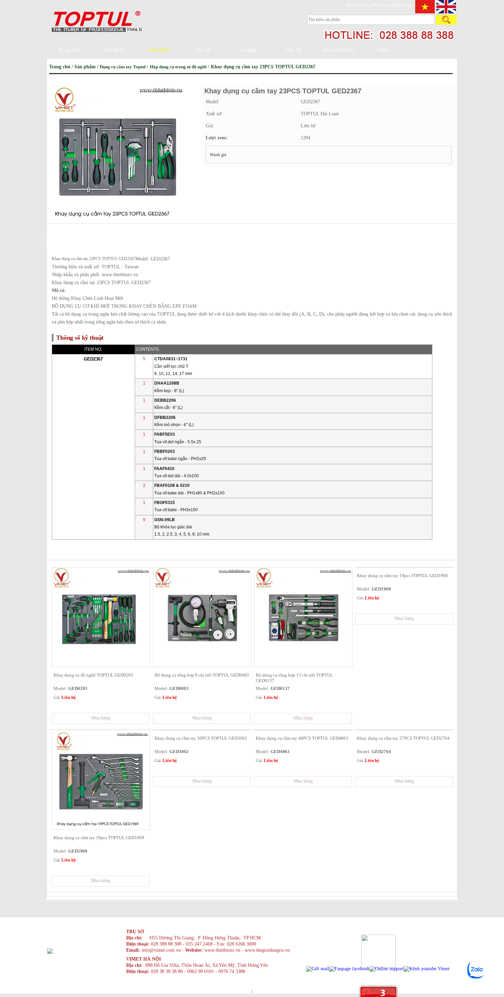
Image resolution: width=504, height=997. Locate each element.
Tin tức (203, 49)
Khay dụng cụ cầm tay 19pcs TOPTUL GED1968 (402, 575)
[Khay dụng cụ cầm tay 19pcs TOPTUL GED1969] (101, 828)
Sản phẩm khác (338, 49)
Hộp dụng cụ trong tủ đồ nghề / (180, 66)
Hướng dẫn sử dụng (66, 246)
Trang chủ (69, 49)
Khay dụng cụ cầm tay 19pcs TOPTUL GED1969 (98, 837)
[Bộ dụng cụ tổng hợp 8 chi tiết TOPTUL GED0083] (202, 665)
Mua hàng (100, 717)
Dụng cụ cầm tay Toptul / (124, 66)
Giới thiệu (113, 49)
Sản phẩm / (87, 66)
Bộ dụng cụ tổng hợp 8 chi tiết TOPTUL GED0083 (202, 675)
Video (383, 49)
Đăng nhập (402, 5)
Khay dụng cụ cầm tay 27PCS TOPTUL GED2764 (403, 738)
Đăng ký (380, 5)
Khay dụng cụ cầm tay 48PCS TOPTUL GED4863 (302, 738)
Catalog (248, 49)
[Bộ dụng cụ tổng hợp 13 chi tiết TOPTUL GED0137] (303, 665)
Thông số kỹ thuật (66, 231)
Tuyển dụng (358, 5)
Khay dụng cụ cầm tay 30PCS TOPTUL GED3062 (201, 738)
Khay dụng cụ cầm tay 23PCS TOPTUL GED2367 (263, 66)
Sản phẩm (158, 49)
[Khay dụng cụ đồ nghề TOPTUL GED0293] (101, 665)
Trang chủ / (61, 66)
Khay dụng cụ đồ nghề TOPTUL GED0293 (93, 675)
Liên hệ (293, 49)
